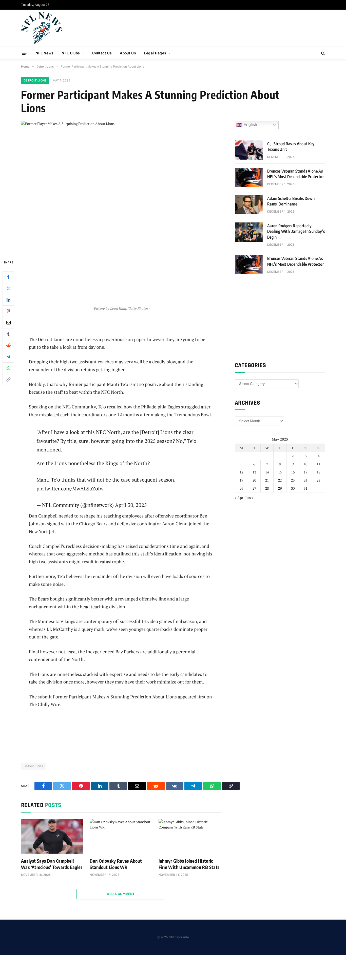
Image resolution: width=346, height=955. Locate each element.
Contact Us (102, 53)
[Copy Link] (8, 379)
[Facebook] (8, 277)
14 (267, 472)
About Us (128, 53)
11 (318, 464)
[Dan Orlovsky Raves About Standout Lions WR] (121, 836)
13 (254, 472)
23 (293, 480)
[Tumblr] (8, 334)
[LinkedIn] (8, 299)
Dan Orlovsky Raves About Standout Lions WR (116, 864)
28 (267, 488)
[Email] (8, 322)
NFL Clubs (71, 53)
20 (254, 480)
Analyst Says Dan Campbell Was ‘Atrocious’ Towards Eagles (52, 864)
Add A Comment (120, 894)
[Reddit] (8, 345)
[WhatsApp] (8, 368)
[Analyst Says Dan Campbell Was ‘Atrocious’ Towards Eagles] (52, 836)
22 (280, 480)
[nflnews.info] (41, 28)
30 (293, 488)
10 (305, 464)
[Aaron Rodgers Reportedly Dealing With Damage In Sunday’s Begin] (249, 232)
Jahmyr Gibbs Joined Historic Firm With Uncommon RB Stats (189, 864)
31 (305, 488)
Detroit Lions (35, 80)
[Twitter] (8, 288)
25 (318, 480)
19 (241, 480)
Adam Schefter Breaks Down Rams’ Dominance (291, 201)
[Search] (322, 53)
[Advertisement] (233, 27)
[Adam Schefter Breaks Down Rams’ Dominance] (249, 204)
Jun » (249, 497)
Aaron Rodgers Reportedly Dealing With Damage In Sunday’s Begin (296, 231)
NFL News (44, 53)
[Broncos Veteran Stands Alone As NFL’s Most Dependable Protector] (249, 177)
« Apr (239, 497)
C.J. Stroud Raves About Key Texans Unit (291, 146)
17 (305, 472)
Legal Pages (155, 53)
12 (241, 472)
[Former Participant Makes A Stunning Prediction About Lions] (121, 186)
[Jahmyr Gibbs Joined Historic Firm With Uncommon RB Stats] (190, 836)
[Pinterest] (8, 311)
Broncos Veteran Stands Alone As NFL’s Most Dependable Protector (295, 174)
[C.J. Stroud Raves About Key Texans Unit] (249, 150)
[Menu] (24, 53)
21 (267, 480)
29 (280, 488)
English (249, 124)
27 (254, 488)
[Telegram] (8, 356)
